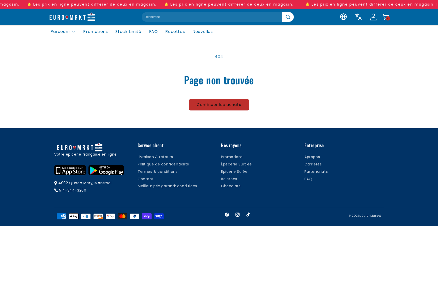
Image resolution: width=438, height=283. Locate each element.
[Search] (288, 17)
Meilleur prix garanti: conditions (167, 185)
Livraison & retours (155, 156)
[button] (385, 17)
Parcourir (60, 31)
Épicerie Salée (234, 171)
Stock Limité (128, 31)
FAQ (153, 31)
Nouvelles (202, 31)
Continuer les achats (219, 104)
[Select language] (358, 16)
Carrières (313, 164)
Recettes (175, 31)
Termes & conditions (157, 171)
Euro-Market (371, 216)
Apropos (312, 156)
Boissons (229, 178)
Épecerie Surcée (236, 164)
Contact (146, 178)
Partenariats (316, 171)
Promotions (95, 31)
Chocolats (231, 185)
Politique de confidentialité (163, 164)
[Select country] (343, 16)
